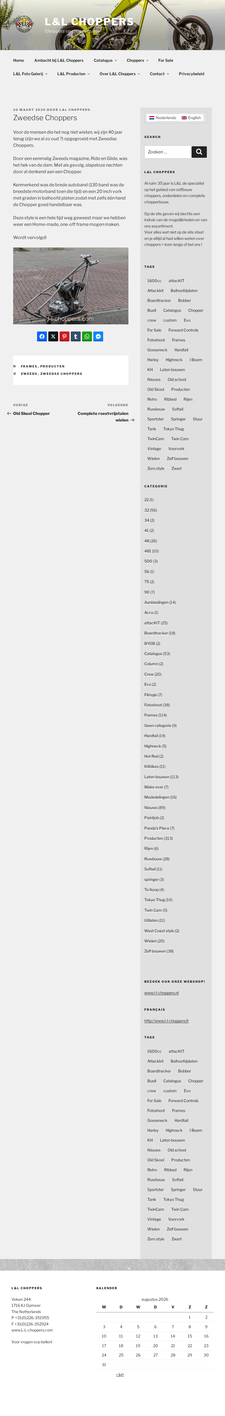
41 (146, 530)
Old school (177, 379)
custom (170, 320)
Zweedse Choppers (61, 374)
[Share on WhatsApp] (87, 336)
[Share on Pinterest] (64, 336)
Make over (153, 787)
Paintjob (151, 817)
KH (150, 369)
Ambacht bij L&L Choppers (58, 60)
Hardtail (181, 349)
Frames (29, 366)
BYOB (149, 643)
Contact (157, 73)
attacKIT (176, 280)
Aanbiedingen (156, 602)
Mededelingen (156, 797)
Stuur (198, 419)
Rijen (188, 399)
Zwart (176, 468)
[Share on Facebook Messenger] (98, 336)
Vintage (154, 448)
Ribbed (170, 399)
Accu (148, 612)
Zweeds (29, 374)
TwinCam (155, 438)
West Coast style (159, 930)
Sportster (155, 419)
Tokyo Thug (173, 428)
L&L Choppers (89, 22)
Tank (151, 428)
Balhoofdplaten (184, 290)
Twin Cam (180, 438)
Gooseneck (157, 349)
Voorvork (176, 448)
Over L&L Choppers (118, 73)
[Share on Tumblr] (76, 336)
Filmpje (150, 694)
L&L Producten (71, 73)
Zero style (155, 468)
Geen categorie (157, 725)
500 (148, 561)
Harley (153, 359)
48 (146, 540)
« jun (120, 1374)
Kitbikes (151, 766)
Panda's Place (156, 828)
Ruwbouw (156, 409)
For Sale (165, 60)
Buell (151, 310)
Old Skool (155, 389)
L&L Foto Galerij (28, 73)
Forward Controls (183, 330)
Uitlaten (151, 920)
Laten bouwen (172, 369)
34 (146, 520)
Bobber (184, 300)
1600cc (154, 280)
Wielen (153, 458)
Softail (177, 409)
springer (151, 879)
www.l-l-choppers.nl (161, 992)
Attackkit (155, 290)
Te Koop (151, 889)
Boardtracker (159, 300)
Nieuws (154, 379)
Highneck (174, 359)
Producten (52, 366)
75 (146, 581)
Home (18, 60)
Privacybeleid (191, 73)
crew (151, 320)
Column (151, 663)
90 (147, 592)
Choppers (135, 60)
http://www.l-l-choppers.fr (166, 1020)
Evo (187, 320)
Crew (149, 674)
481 (147, 551)
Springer (178, 419)
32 (146, 510)
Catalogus (103, 60)
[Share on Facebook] (42, 336)
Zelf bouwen (177, 458)
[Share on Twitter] (53, 336)
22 (146, 499)
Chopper (195, 310)
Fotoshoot (156, 340)
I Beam (196, 359)
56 (146, 571)
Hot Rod (151, 756)
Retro (152, 399)
